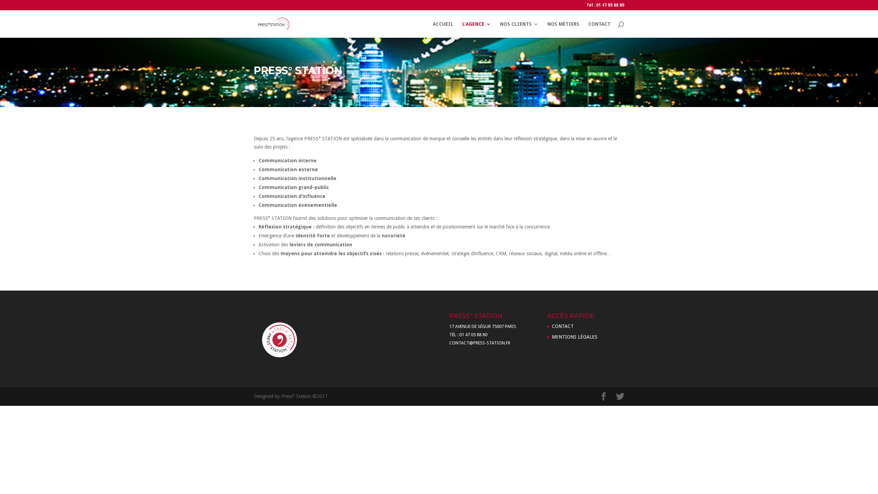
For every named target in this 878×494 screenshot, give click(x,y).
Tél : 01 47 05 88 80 (605, 5)
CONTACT (599, 24)
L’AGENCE (473, 24)
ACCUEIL (443, 24)
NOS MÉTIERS (563, 24)
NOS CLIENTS (516, 24)
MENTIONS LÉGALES (574, 337)
